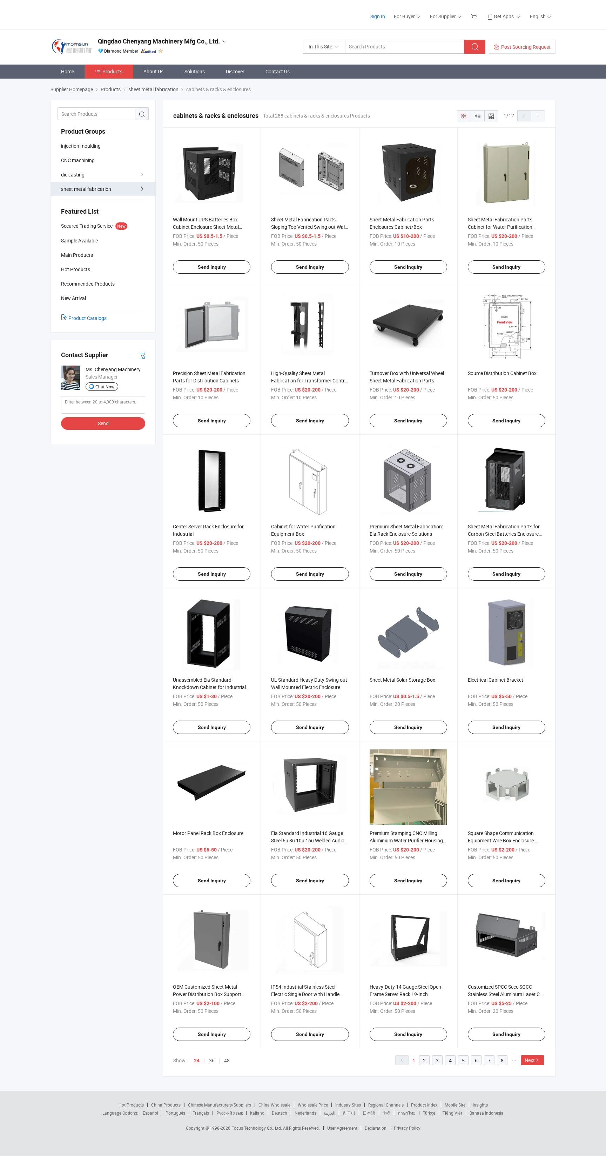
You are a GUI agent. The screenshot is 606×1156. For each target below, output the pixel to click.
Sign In (377, 16)
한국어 (349, 1113)
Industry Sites (348, 1105)
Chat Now (104, 386)
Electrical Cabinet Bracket (495, 679)
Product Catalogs (87, 318)
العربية (329, 1113)
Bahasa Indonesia (487, 1113)
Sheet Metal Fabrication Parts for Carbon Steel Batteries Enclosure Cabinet (504, 533)
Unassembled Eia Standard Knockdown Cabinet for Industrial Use (209, 687)
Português (175, 1113)
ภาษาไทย (407, 1113)
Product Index (424, 1105)
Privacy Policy (407, 1128)
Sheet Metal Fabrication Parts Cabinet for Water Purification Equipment (500, 227)
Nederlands (305, 1113)
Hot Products (131, 1105)
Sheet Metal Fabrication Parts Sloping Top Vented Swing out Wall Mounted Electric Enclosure (308, 227)
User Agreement (342, 1128)
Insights (480, 1105)
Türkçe (429, 1113)
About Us (153, 71)
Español (150, 1113)
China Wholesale (274, 1105)
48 (227, 1060)
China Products (166, 1105)
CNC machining (78, 160)
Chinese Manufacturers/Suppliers (219, 1105)
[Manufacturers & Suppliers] (95, 14)
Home (67, 71)
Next (530, 1060)
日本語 (369, 1113)
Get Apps (504, 16)
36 (212, 1060)
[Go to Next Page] (538, 116)
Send (103, 423)
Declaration (375, 1128)
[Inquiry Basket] (474, 16)
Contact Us (277, 71)
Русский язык (229, 1113)
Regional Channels (386, 1105)
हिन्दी (386, 1113)
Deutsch (279, 1113)
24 (197, 1060)
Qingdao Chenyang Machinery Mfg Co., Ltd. (159, 41)
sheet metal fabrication (86, 189)
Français (201, 1113)
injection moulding (81, 145)
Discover (235, 71)
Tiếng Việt (452, 1113)
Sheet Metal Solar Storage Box (402, 679)
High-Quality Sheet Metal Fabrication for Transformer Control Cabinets (310, 380)
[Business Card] (142, 355)
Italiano (257, 1113)
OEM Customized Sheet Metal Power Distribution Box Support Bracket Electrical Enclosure (207, 994)
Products (112, 71)
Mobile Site (455, 1105)
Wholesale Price (313, 1105)
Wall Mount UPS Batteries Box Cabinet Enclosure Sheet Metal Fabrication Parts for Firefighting (208, 227)
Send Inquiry (212, 267)
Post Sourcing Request (526, 47)
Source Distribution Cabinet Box (502, 373)
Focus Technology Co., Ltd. (257, 1128)
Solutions (194, 71)
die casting (73, 174)
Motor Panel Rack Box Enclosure (208, 833)
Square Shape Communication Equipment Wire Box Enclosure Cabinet (501, 840)
